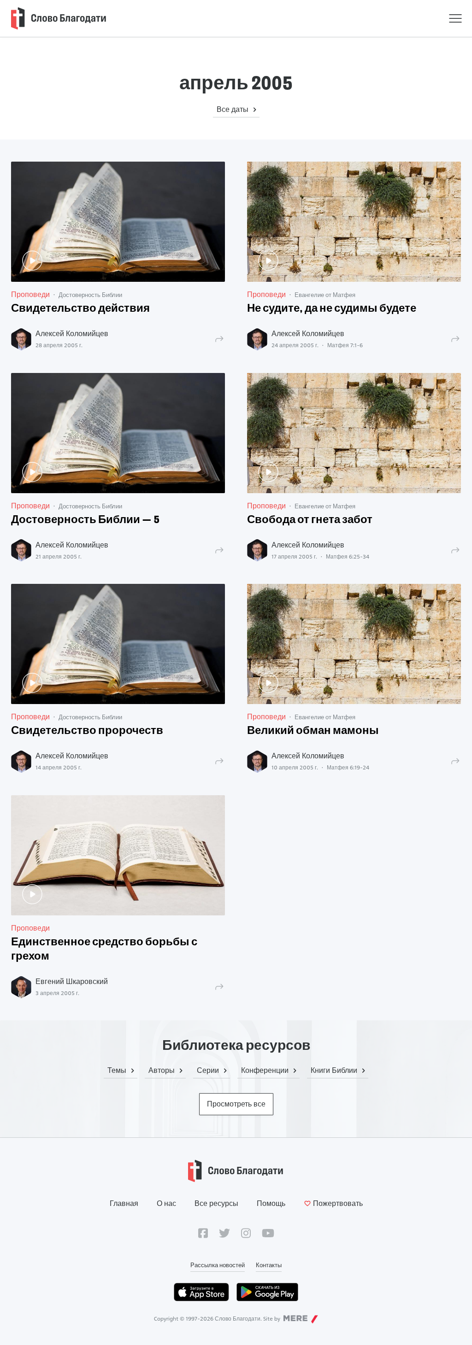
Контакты (269, 1265)
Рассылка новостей (217, 1265)
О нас (166, 1203)
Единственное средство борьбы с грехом (104, 949)
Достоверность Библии (90, 294)
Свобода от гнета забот (309, 520)
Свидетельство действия (80, 308)
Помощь (271, 1203)
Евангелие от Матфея (325, 294)
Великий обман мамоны (313, 731)
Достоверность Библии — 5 (85, 520)
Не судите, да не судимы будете (331, 308)
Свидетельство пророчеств (87, 731)
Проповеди (30, 294)
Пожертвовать (338, 1203)
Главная (124, 1203)
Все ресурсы (216, 1203)
